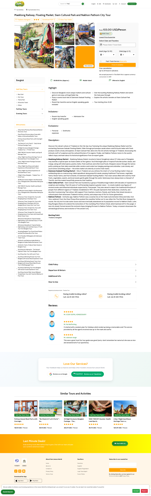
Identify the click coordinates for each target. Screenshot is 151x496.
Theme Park (21, 100)
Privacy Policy (49, 471)
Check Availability (117, 65)
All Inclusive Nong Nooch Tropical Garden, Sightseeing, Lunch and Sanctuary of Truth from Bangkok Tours (30, 220)
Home (47, 463)
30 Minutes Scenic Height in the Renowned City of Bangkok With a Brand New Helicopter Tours (30, 181)
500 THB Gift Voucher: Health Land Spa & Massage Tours (29, 187)
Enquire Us (133, 3)
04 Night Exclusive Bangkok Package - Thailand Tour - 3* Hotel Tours (28, 149)
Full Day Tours (21, 109)
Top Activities (20, 9)
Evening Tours (21, 114)
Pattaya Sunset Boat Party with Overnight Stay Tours (30, 140)
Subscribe (123, 470)
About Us (48, 466)
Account (123, 4)
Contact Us (49, 468)
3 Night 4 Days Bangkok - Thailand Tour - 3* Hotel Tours (30, 176)
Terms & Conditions (114, 476)
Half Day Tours (21, 89)
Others (20, 105)
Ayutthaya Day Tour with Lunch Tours (28, 254)
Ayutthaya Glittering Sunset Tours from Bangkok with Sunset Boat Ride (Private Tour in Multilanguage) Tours (29, 263)
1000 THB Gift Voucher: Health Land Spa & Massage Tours (30, 153)
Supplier (79, 466)
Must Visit (21, 94)
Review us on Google (60, 374)
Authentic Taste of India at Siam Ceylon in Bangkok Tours (30, 246)
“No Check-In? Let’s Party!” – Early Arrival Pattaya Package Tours (29, 144)
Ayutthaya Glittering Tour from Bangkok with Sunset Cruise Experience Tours (29, 268)
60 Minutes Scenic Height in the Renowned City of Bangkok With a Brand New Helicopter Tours (30, 192)
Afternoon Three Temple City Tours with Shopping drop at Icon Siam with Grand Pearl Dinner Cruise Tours (30, 214)
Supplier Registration (83, 468)
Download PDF (48, 20)
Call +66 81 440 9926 (71, 297)
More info (123, 61)
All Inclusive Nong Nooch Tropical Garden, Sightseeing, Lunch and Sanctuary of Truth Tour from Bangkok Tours (30, 227)
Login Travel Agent (82, 471)
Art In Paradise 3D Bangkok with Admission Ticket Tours (30, 237)
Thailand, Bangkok (23, 20)
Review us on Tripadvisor (93, 374)
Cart (116, 4)
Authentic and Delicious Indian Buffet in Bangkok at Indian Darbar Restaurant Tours (30, 241)
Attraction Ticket (23, 102)
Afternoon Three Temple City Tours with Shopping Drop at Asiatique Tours (29, 198)
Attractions (20, 125)
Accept (136, 491)
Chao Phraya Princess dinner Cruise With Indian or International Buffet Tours (29, 135)
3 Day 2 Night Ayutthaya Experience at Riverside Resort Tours (29, 171)
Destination (108, 4)
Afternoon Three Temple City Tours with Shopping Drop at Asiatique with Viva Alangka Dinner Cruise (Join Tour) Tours (29, 203)
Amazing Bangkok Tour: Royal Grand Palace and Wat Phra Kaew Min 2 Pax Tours (30, 232)
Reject (144, 491)
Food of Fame (81, 474)
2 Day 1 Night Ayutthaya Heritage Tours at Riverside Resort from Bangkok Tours (30, 158)
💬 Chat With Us (119, 443)
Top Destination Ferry (34, 9)
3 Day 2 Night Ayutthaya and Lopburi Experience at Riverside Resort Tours (28, 167)
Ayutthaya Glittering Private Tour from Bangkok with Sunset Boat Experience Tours (30, 257)
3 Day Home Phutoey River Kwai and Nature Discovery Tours (30, 130)
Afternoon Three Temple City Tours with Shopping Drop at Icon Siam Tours (29, 208)
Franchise (80, 463)
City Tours (21, 97)
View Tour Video (66, 20)
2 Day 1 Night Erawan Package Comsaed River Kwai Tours (29, 162)
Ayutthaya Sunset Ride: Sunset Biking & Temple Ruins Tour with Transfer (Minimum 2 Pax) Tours (30, 274)
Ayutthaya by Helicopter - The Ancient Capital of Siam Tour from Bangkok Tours (29, 250)
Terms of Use (49, 474)
